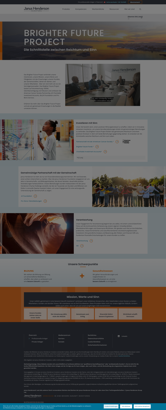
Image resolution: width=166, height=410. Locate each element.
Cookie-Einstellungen (111, 406)
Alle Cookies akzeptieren (142, 406)
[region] (83, 406)
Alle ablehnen (126, 406)
